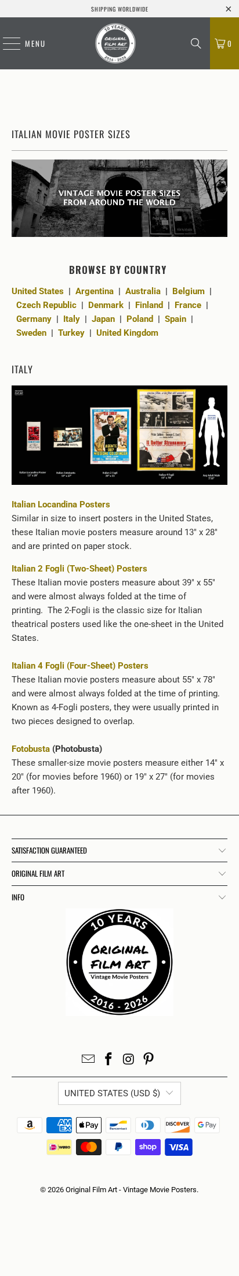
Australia (143, 291)
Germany (34, 319)
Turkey (71, 333)
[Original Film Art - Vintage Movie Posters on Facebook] (109, 1060)
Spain (175, 319)
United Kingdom (127, 333)
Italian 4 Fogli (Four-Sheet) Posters (81, 666)
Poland (139, 319)
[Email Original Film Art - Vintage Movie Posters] (88, 1060)
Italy (71, 319)
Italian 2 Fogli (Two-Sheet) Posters (81, 568)
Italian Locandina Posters (61, 504)
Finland (149, 305)
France (188, 305)
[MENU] (6, 43)
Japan (103, 319)
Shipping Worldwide (120, 9)
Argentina (94, 291)
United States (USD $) (112, 1093)
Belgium (188, 291)
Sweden (31, 333)
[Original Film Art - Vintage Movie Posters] (115, 43)
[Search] (196, 43)
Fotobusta (31, 749)
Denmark (106, 305)
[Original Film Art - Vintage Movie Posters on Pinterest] (149, 1060)
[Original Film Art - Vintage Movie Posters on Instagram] (128, 1060)
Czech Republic (46, 305)
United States (38, 291)
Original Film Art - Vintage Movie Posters (131, 1189)
